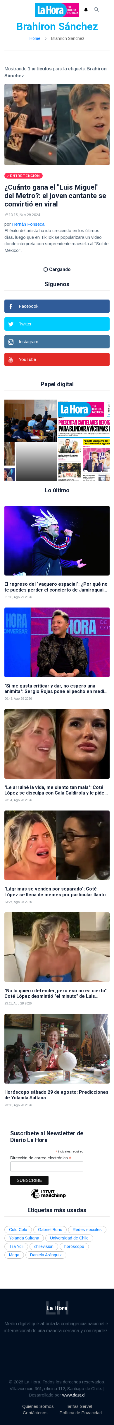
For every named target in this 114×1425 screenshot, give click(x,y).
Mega (14, 1247)
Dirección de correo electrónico (40, 1150)
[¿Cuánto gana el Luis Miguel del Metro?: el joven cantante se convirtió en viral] (57, 124)
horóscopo (74, 1238)
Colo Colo (18, 1221)
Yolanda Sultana (24, 1230)
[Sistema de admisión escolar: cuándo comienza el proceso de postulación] (36, 432)
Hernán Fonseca (28, 224)
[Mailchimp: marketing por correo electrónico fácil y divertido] (48, 1190)
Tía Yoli (16, 1238)
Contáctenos (35, 1404)
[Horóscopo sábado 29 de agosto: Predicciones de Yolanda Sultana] (57, 1041)
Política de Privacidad (80, 1404)
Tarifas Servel (78, 1398)
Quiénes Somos (38, 1398)
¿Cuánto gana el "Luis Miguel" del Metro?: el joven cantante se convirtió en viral (55, 195)
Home (35, 38)
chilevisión (43, 1238)
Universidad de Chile (69, 1230)
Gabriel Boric (50, 1221)
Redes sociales (87, 1221)
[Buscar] (96, 10)
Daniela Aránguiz (46, 1247)
